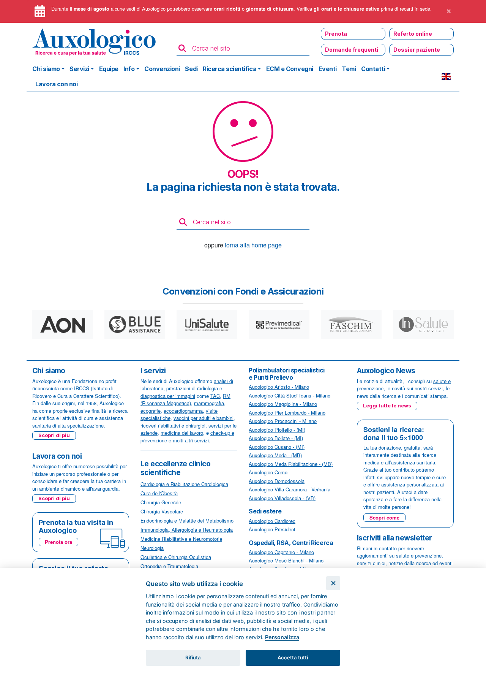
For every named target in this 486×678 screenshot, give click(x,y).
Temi (349, 69)
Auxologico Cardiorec (272, 520)
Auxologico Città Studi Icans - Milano (289, 395)
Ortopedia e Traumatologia (169, 566)
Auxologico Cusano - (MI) (277, 446)
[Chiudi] (333, 583)
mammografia (209, 403)
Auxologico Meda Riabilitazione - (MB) (291, 463)
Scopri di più (54, 435)
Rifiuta (193, 657)
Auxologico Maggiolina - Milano (283, 403)
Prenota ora (58, 541)
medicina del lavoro (182, 432)
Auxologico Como (268, 472)
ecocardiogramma (183, 410)
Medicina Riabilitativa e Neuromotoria (181, 538)
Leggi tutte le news (387, 405)
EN (446, 76)
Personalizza (282, 637)
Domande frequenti (351, 49)
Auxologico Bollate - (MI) (276, 438)
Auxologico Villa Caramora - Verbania (289, 489)
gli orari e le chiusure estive (346, 8)
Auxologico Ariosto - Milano (279, 386)
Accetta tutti (293, 657)
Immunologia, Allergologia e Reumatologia (186, 529)
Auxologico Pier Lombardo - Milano (287, 412)
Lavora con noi (56, 84)
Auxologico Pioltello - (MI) (277, 429)
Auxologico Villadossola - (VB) (282, 498)
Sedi (191, 69)
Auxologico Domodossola (277, 481)
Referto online (412, 33)
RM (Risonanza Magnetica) (185, 399)
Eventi (328, 69)
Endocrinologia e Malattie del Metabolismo (187, 520)
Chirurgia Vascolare (161, 511)
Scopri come (384, 517)
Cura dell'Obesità (159, 493)
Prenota (336, 33)
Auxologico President (272, 529)
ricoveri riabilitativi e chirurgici (172, 425)
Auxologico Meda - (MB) (275, 455)
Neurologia (152, 547)
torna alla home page (253, 245)
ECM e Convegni (289, 69)
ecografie (150, 410)
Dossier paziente (416, 49)
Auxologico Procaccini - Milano (283, 421)
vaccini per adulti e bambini (204, 417)
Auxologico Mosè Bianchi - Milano (286, 560)
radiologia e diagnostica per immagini (181, 392)
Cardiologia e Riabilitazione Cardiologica (184, 484)
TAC (215, 395)
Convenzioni (162, 69)
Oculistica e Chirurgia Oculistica (175, 557)
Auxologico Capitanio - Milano (281, 552)
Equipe (108, 69)
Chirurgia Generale (160, 502)
